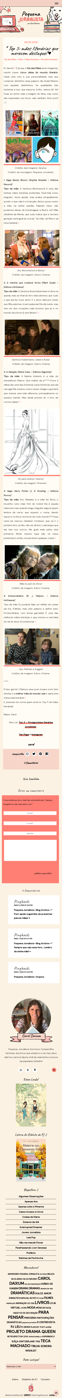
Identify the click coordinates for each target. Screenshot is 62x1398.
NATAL (48, 1308)
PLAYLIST (35, 1327)
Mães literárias (32, 59)
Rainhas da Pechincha (31, 1258)
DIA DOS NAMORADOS (33, 1284)
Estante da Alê (31, 1222)
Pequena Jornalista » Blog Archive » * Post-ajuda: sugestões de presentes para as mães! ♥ (33, 914)
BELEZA (50, 1274)
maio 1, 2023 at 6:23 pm (23, 972)
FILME (41, 1298)
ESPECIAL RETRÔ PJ (29, 1298)
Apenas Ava (31, 1201)
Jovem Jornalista (31, 1232)
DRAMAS (34, 1288)
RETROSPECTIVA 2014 (17, 1336)
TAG (37, 1341)
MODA (31, 1307)
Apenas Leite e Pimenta (31, 1206)
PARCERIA (30, 1317)
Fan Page (24, 734)
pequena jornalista (29, 1322)
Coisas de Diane (31, 1216)
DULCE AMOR (43, 1293)
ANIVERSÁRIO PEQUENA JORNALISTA (23, 1274)
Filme (21, 59)
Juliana (53, 1395)
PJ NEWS (25, 1327)
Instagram (37, 734)
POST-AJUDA (45, 1327)
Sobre (15, 1379)
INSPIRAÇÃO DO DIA (25, 1303)
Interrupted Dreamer (31, 1227)
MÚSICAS (40, 1307)
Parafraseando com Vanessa (31, 1247)
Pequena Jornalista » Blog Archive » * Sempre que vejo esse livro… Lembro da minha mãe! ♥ (33, 947)
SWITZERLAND (27, 1341)
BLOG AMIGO (17, 1279)
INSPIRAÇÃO (10, 1303)
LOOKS (24, 1308)
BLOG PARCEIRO (30, 1279)
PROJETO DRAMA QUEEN (31, 1331)
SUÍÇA (15, 1341)
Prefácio (31, 1252)
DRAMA (23, 1288)
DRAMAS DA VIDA (47, 1289)
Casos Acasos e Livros (31, 1211)
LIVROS (42, 1302)
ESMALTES (14, 1298)
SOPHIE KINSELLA (35, 1337)
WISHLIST (31, 1350)
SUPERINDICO (48, 1336)
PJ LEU (15, 1327)
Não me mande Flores (31, 1242)
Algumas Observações (31, 1196)
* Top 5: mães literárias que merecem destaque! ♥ (31, 51)
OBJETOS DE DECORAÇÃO (25, 1313)
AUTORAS (43, 1274)
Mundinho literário (49, 59)
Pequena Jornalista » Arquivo (29, 976)
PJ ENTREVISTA (46, 1322)
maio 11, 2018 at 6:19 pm (23, 905)
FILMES (48, 1298)
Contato (45, 1379)
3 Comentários (31, 763)
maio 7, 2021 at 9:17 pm (23, 939)
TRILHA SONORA (41, 1346)
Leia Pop (31, 1237)
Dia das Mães (10, 59)
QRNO (27, 1395)
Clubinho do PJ (29, 1379)
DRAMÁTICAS (23, 1293)
